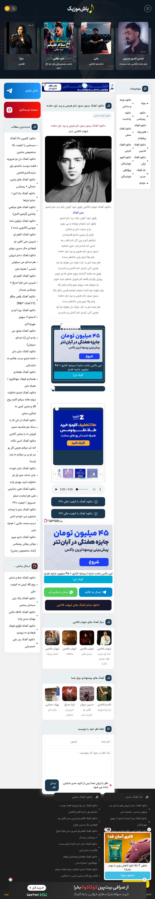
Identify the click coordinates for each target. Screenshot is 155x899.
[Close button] (149, 829)
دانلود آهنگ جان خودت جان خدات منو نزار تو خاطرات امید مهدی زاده (22, 475)
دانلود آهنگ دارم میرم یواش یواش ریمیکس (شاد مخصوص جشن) (23, 544)
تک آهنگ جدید (141, 173)
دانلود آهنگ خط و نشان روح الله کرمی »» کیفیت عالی (22, 585)
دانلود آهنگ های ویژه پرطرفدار (140, 132)
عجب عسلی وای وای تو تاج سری (96, 63)
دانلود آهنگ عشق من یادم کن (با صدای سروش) (24, 338)
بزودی (142, 183)
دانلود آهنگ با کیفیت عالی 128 (76, 514)
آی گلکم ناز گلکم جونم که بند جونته (21, 63)
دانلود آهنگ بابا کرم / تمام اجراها (23, 197)
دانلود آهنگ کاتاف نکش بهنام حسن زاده (22, 615)
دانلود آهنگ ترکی (140, 161)
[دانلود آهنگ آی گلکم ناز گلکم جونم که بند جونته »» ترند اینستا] (22, 38)
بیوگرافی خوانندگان (126, 173)
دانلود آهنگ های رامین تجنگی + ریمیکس (22, 183)
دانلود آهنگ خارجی (125, 148)
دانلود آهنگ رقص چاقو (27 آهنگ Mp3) (22, 300)
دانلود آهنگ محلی (125, 132)
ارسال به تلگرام (93, 592)
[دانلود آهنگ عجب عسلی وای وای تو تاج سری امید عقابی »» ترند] (96, 38)
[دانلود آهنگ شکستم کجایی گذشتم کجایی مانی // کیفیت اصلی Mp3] (134, 38)
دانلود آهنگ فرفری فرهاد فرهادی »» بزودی (22, 629)
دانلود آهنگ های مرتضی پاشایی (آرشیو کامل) (22, 210)
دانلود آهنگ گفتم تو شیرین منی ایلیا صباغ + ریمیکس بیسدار (23, 283)
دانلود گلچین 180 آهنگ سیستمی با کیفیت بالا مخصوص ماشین (23, 145)
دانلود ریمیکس (141, 116)
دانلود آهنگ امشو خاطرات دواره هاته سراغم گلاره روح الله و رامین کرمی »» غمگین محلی (21, 403)
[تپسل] (44, 85)
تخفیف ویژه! (127, 875)
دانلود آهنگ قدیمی (140, 148)
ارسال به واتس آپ (58, 592)
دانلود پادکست (126, 116)
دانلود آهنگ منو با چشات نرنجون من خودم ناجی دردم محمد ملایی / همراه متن (21, 520)
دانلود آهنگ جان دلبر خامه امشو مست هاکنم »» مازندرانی (21, 358)
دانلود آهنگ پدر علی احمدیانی (24, 643)
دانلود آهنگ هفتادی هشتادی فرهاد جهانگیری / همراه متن (21, 379)
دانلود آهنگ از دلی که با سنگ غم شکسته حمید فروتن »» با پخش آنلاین (22, 427)
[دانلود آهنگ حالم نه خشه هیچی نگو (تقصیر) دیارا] (59, 38)
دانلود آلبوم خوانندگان (125, 161)
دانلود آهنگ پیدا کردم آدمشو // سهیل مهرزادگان (24, 317)
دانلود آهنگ (98, 126)
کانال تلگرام (32, 91)
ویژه (143, 103)
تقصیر (59, 61)
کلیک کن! (78, 375)
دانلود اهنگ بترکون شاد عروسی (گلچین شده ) (22, 224)
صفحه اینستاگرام (28, 110)
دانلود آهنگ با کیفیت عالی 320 (76, 502)
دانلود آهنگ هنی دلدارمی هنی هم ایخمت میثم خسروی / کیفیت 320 (22, 496)
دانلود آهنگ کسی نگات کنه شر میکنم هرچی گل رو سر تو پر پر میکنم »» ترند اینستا (22, 451)
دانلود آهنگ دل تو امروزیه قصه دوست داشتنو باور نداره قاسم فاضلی (21, 166)
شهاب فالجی (81, 131)
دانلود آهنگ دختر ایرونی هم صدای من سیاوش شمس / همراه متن (22, 262)
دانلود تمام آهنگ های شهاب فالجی (78, 605)
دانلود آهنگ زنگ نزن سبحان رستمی (23, 601)
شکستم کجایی (133, 61)
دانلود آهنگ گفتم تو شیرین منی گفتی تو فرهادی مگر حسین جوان (22, 241)
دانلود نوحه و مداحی (125, 103)
